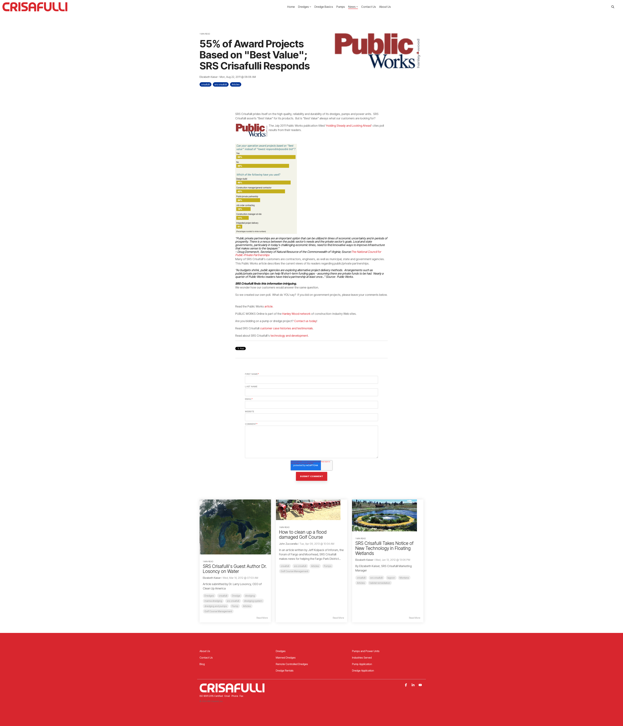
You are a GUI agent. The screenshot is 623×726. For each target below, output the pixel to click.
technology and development (289, 335)
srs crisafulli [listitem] (233, 601)
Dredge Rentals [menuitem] (284, 670)
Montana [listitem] (404, 577)
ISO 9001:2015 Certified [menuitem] (211, 696)
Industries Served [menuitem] (362, 657)
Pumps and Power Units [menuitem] (365, 651)
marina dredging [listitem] (213, 601)
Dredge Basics (323, 6)
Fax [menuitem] (241, 696)
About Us (385, 6)
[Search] (613, 7)
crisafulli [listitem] (223, 595)
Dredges (303, 6)
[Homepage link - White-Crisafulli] (232, 690)
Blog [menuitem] (202, 664)
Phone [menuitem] (235, 696)
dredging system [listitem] (253, 601)
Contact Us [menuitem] (206, 657)
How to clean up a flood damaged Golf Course (303, 534)
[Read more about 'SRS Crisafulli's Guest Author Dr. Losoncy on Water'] (235, 526)
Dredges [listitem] (209, 595)
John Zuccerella (288, 543)
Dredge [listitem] (236, 595)
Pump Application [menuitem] (362, 664)
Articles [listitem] (247, 606)
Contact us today (305, 321)
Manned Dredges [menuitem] (286, 657)
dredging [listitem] (250, 595)
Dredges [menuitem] (281, 651)
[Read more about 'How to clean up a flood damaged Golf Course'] (311, 509)
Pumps (340, 6)
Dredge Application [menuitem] (363, 670)
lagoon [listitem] (391, 577)
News (352, 6)
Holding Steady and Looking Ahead (348, 125)
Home (291, 6)
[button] (406, 685)
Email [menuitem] (227, 696)
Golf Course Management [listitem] (218, 611)
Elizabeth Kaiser (209, 76)
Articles (236, 84)
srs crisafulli (220, 84)
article (268, 306)
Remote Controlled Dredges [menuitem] (292, 664)
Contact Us (368, 6)
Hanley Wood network (296, 313)
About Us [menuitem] (205, 651)
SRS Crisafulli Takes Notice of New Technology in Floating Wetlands (384, 548)
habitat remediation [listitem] (380, 583)
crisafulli (205, 84)
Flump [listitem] (235, 606)
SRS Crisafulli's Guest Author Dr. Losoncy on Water (235, 569)
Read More (262, 618)
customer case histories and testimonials (286, 328)
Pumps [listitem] (327, 566)
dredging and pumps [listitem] (215, 606)
